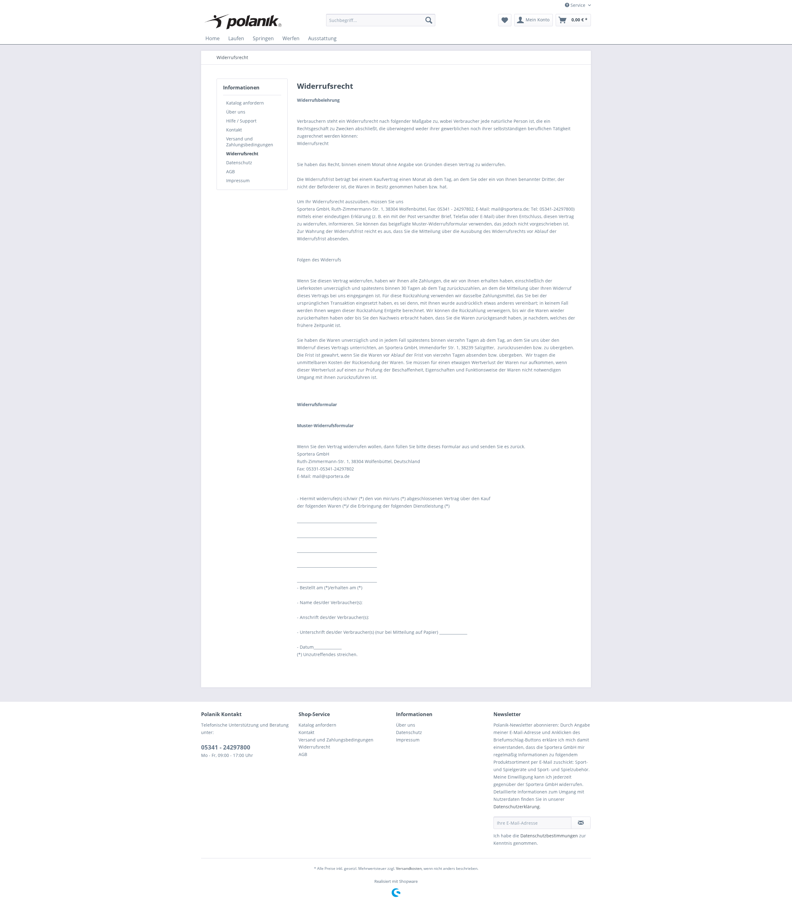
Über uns (235, 112)
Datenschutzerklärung (516, 807)
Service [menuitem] (578, 5)
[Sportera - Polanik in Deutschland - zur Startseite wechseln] (243, 21)
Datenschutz (239, 162)
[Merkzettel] (504, 20)
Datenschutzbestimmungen (549, 836)
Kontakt (234, 130)
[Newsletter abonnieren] (581, 823)
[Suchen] (428, 20)
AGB (230, 171)
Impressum (238, 180)
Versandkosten (409, 868)
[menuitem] (380, 20)
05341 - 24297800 (225, 747)
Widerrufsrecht (242, 154)
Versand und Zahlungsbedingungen (249, 142)
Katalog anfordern (245, 103)
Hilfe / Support (241, 121)
